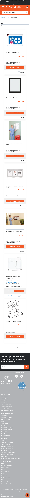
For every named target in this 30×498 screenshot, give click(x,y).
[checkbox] (19, 72)
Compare (22, 72)
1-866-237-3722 (20, 372)
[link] (11, 348)
